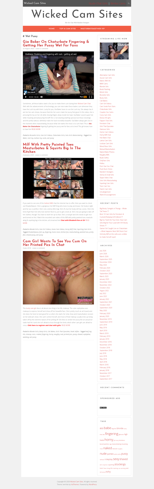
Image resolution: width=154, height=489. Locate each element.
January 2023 (104, 279)
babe (107, 428)
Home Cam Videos (58, 229)
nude (103, 453)
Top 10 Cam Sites (67, 29)
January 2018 (104, 370)
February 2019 (105, 336)
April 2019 (103, 330)
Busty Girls (43, 331)
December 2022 (105, 282)
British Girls (104, 92)
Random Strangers (106, 172)
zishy (108, 471)
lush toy (30, 138)
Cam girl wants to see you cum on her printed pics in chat (55, 243)
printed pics (68, 334)
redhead (102, 459)
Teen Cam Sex (105, 186)
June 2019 (103, 325)
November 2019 (105, 319)
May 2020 (103, 310)
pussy (75, 334)
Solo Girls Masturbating (73, 135)
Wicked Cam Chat (84, 103)
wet (127, 468)
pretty (119, 454)
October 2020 (105, 305)
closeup (28, 334)
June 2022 (103, 296)
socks (44, 138)
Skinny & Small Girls (107, 175)
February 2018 (105, 367)
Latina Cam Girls (106, 140)
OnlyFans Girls (105, 160)
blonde (120, 428)
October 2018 (105, 348)
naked (107, 448)
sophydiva (86, 334)
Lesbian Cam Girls (106, 143)
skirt (101, 465)
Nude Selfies (74, 331)
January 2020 (104, 316)
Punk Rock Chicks (106, 169)
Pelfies (102, 163)
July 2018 (103, 353)
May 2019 (103, 327)
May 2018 (103, 359)
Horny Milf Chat (70, 229)
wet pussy (50, 138)
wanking (26, 337)
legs (111, 444)
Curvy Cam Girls (105, 115)
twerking (115, 468)
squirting (111, 465)
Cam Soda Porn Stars (107, 106)
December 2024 (105, 262)
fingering (48, 232)
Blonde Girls (34, 229)
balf (87, 331)
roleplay (109, 459)
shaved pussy (30, 235)
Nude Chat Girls (98, 3)
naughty (57, 334)
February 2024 (105, 268)
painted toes (84, 232)
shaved (80, 334)
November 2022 (105, 285)
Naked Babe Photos (107, 152)
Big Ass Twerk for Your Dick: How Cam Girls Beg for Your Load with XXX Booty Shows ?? (114, 223)
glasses (121, 434)
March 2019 (104, 333)
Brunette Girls (35, 135)
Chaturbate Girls (59, 135)
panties (110, 453)
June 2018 (103, 356)
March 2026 (104, 256)
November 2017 (105, 373)
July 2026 (103, 251)
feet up (41, 232)
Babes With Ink (105, 81)
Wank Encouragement (108, 195)
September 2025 (106, 259)
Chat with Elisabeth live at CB (73, 220)
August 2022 (104, 291)
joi (114, 440)
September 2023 (106, 273)
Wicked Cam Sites (77, 14)
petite (115, 454)
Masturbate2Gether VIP (93, 29)
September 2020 (106, 308)
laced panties (104, 444)
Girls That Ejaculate (63, 331)
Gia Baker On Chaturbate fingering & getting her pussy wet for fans (56, 43)
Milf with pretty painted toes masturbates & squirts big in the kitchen (52, 148)
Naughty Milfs (104, 155)
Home (52, 29)
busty (125, 428)
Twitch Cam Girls (106, 189)
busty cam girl (31, 308)
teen (101, 468)
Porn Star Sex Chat (106, 166)
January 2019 (104, 339)
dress (101, 434)
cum (33, 334)
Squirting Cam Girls (84, 229)
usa (119, 468)
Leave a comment (42, 48)
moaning (125, 444)
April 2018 (103, 362)
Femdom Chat (105, 123)
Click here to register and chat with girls (44, 325)
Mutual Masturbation (107, 149)
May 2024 (103, 265)
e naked (38, 334)
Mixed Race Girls (106, 146)
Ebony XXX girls (105, 118)
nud (61, 334)
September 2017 (106, 379)
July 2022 (103, 293)
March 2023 (104, 276)
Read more (36, 129)
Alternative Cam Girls (107, 75)
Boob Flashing (105, 89)
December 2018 (105, 342)
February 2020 (105, 313)
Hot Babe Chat (105, 138)
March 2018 (104, 365)
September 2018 (106, 350)
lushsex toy (38, 138)
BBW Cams (104, 84)
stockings (120, 464)
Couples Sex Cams (106, 112)
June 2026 (103, 254)
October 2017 (105, 376)
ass (101, 428)
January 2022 (104, 299)
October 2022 (105, 288)
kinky (117, 440)
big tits (114, 428)
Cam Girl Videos (46, 135)
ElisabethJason (33, 232)
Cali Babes (51, 331)
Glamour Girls (105, 129)
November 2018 (105, 345)
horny (51, 334)
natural (114, 449)
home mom (56, 232)
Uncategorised (105, 192)
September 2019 (106, 322)
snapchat (105, 465)
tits (111, 468)
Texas (104, 468)
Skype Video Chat (106, 178)
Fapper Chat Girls (106, 121)
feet (104, 434)
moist (101, 449)
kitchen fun (65, 232)
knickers (122, 440)
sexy (116, 459)
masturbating (74, 232)
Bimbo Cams (118, 3)
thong (108, 468)
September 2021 (106, 302)
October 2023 (105, 271)
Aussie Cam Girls (106, 78)
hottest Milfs (48, 203)
